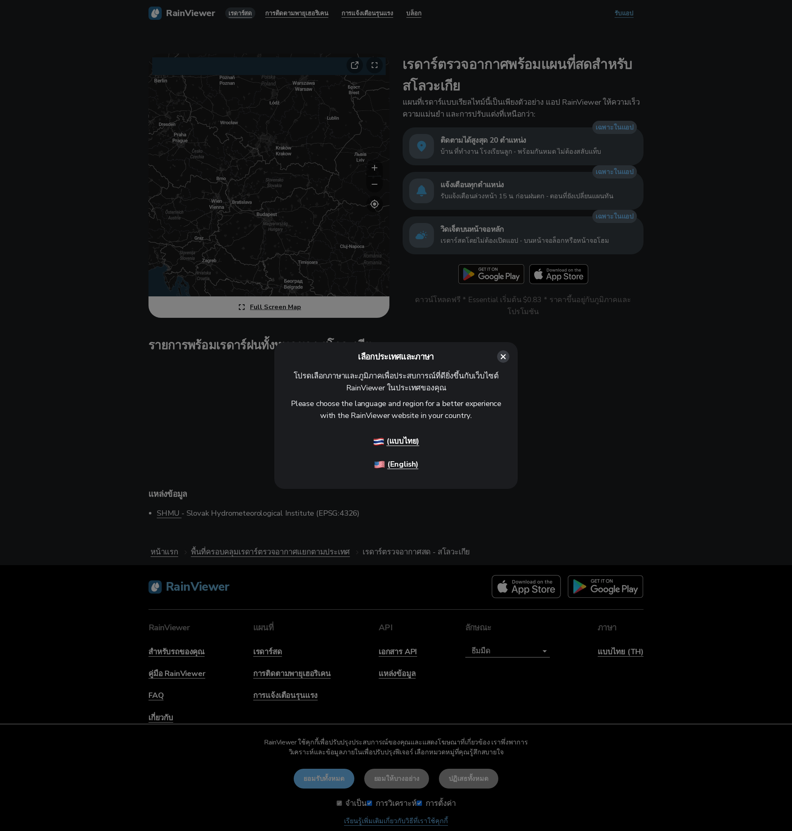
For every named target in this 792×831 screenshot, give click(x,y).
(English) (402, 464)
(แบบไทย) (403, 441)
